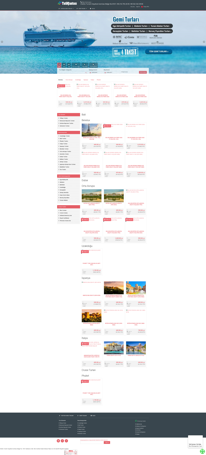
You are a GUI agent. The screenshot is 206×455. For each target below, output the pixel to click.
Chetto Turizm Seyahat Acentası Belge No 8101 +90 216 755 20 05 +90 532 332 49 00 (111, 4)
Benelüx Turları (82, 433)
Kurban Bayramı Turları (65, 427)
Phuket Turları (81, 427)
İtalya (92, 80)
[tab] (59, 65)
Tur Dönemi (62, 420)
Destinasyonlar (81, 420)
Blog (93, 8)
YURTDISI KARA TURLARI (66, 8)
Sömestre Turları (64, 429)
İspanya (86, 80)
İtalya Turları (81, 429)
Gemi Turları (82, 8)
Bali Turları (81, 425)
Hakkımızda (139, 424)
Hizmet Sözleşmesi (140, 432)
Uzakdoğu (78, 80)
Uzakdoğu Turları (82, 423)
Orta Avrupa (69, 80)
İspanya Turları (82, 431)
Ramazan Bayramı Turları (66, 425)
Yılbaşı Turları (63, 423)
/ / (65, 70)
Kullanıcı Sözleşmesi (141, 426)
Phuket (99, 80)
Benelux (60, 80)
